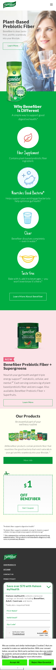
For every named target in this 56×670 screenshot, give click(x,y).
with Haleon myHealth (24, 588)
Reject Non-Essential (41, 662)
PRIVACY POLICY (9, 579)
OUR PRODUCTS (9, 565)
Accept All (14, 662)
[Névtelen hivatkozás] (9, 7)
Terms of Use (18, 656)
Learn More (13, 45)
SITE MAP (6, 569)
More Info (28, 460)
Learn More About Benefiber (28, 296)
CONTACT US (8, 574)
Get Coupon (28, 508)
